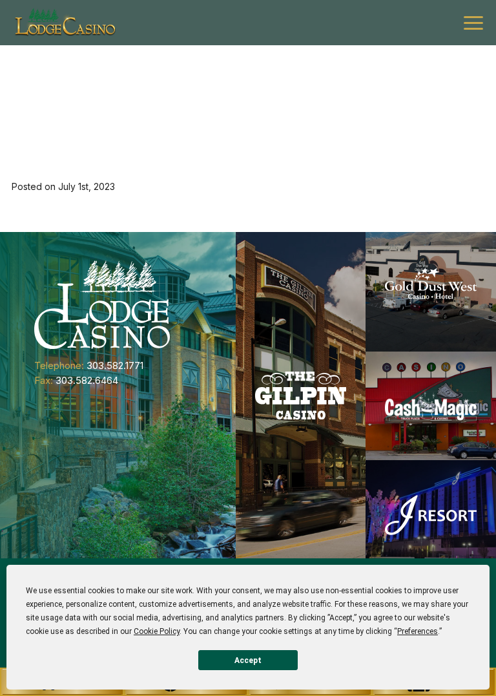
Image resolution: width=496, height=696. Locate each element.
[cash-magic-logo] (431, 406)
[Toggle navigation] (473, 23)
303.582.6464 (87, 380)
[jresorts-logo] (431, 514)
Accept (248, 660)
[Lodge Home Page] (102, 304)
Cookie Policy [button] (157, 631)
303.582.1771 (115, 365)
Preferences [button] (417, 631)
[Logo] (64, 22)
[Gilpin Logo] (301, 395)
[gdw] (431, 292)
